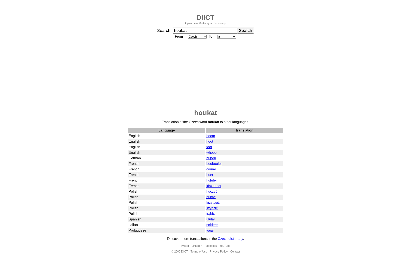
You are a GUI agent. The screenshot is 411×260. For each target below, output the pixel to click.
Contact (235, 251)
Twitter (185, 245)
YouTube (224, 245)
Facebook (211, 245)
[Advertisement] (205, 74)
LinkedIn (197, 245)
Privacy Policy (219, 251)
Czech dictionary (230, 239)
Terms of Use (199, 251)
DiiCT (205, 17)
